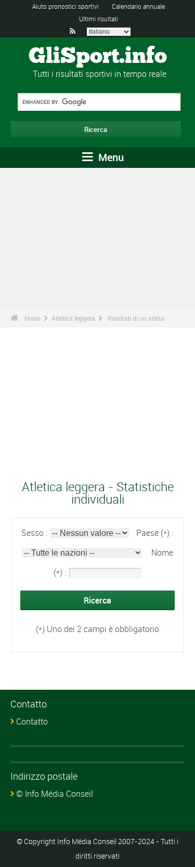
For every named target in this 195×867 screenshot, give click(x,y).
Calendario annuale (138, 6)
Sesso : (35, 532)
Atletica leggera (73, 318)
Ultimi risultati (98, 19)
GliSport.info (98, 57)
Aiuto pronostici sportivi (65, 6)
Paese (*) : (154, 532)
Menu (110, 157)
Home (32, 318)
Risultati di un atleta (136, 318)
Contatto (32, 721)
